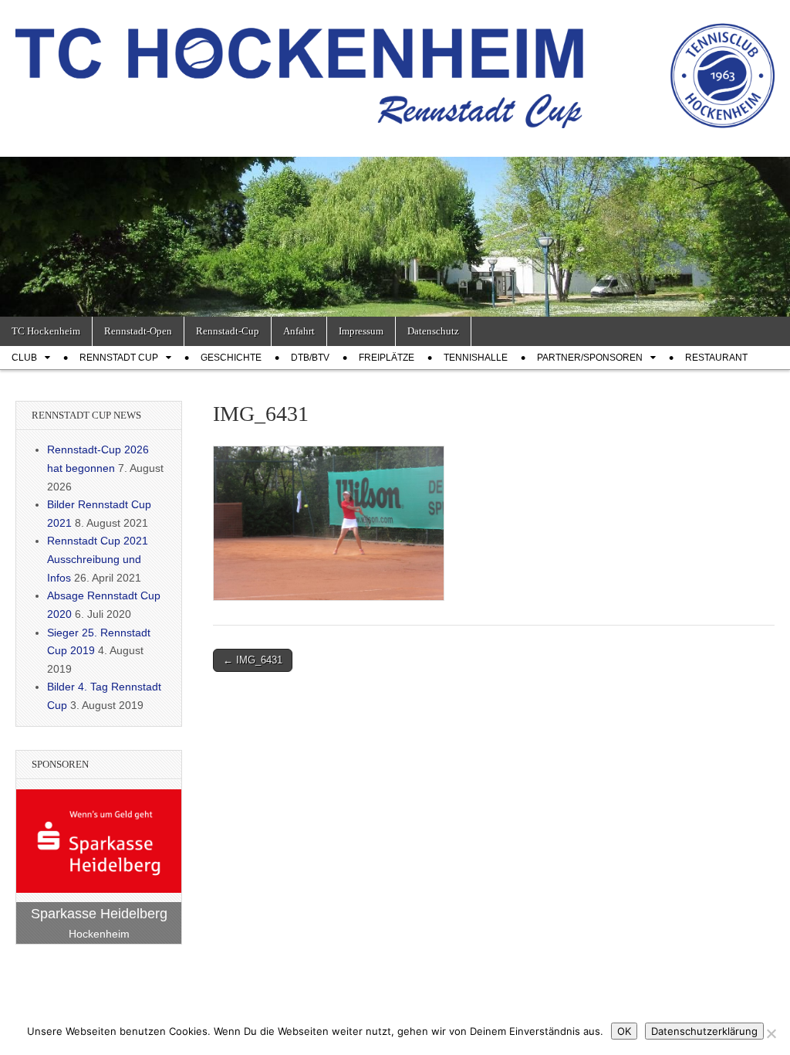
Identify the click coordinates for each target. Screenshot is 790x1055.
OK (624, 1031)
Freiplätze (386, 357)
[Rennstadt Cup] (395, 67)
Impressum (361, 331)
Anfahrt (299, 331)
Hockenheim (99, 934)
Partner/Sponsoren (590, 357)
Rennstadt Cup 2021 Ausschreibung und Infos (97, 558)
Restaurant (716, 357)
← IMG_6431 (252, 660)
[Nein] (770, 1033)
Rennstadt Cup (118, 357)
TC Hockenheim (46, 331)
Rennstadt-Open (138, 331)
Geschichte (231, 357)
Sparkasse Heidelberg (99, 913)
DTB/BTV (310, 357)
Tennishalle (476, 357)
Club (24, 357)
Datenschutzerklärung (704, 1031)
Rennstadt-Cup (227, 331)
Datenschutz (433, 331)
